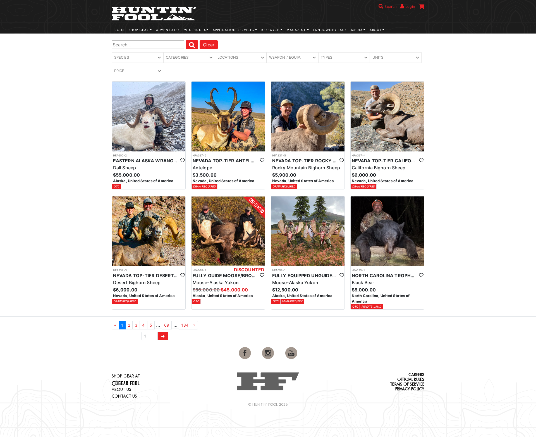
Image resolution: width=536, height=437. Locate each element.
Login (409, 6)
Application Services (233, 30)
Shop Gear (139, 30)
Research (270, 30)
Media (357, 30)
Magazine (296, 30)
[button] (137, 58)
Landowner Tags (330, 30)
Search (390, 6)
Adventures (168, 30)
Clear (208, 45)
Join (119, 30)
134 (184, 325)
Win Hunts (195, 30)
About (376, 30)
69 (166, 325)
